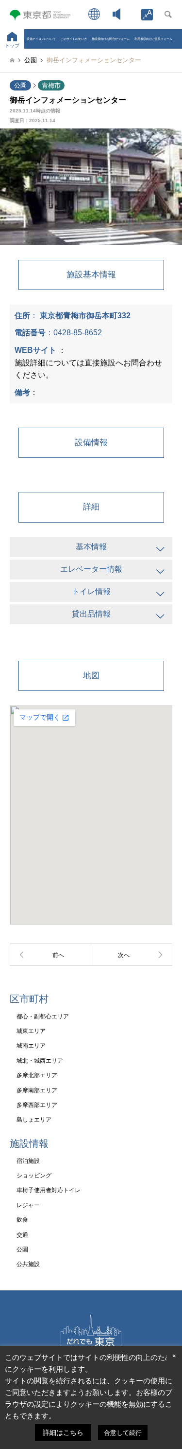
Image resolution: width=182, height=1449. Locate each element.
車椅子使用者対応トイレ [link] (49, 1190)
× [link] (174, 1355)
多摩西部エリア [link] (37, 1105)
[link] (147, 14)
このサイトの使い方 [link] (74, 38)
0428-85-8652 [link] (77, 332)
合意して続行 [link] (123, 1432)
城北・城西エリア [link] (40, 1060)
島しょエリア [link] (34, 1119)
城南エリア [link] (31, 1045)
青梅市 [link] (51, 85)
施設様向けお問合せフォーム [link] (111, 38)
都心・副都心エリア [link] (43, 1016)
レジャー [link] (28, 1205)
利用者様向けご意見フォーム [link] (153, 38)
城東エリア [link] (31, 1031)
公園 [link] (20, 85)
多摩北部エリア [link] (37, 1075)
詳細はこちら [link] (63, 1432)
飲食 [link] (22, 1219)
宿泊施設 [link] (28, 1161)
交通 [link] (22, 1235)
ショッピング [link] (34, 1175)
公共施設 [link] (28, 1264)
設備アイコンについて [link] (41, 38)
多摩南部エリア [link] (37, 1090)
